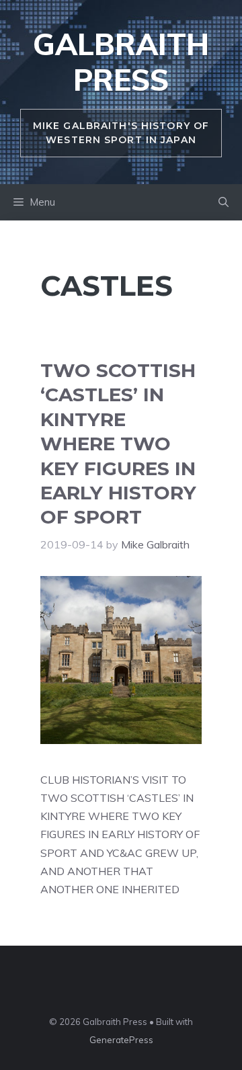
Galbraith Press (121, 62)
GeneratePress (121, 1039)
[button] (223, 202)
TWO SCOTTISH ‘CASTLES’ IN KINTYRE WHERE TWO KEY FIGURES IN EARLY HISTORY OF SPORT (118, 443)
